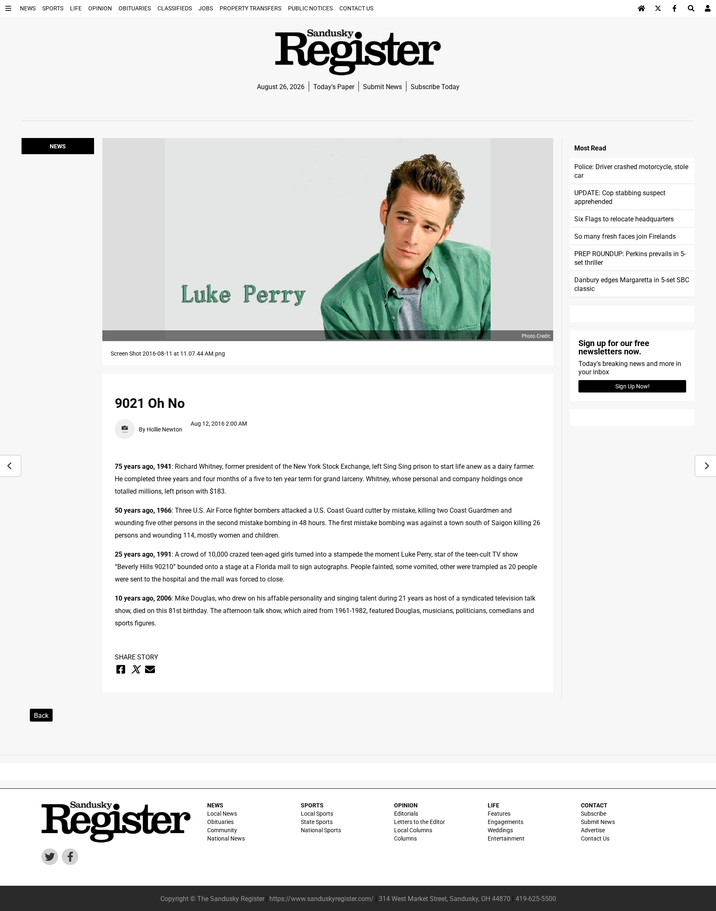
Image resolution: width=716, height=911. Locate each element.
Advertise (593, 830)
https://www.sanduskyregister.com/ (321, 898)
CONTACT (594, 805)
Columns (405, 838)
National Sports (321, 830)
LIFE (493, 805)
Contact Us (595, 838)
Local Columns (413, 830)
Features (499, 813)
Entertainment (506, 838)
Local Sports (317, 813)
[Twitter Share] (135, 669)
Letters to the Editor (419, 822)
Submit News (382, 86)
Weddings (500, 830)
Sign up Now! (632, 386)
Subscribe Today (435, 86)
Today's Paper (333, 86)
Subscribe (593, 813)
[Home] (641, 8)
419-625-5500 (535, 898)
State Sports (317, 822)
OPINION (406, 805)
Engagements (505, 822)
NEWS (215, 805)
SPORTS (312, 805)
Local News (222, 813)
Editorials (406, 813)
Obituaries (220, 822)
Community (222, 830)
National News (226, 838)
